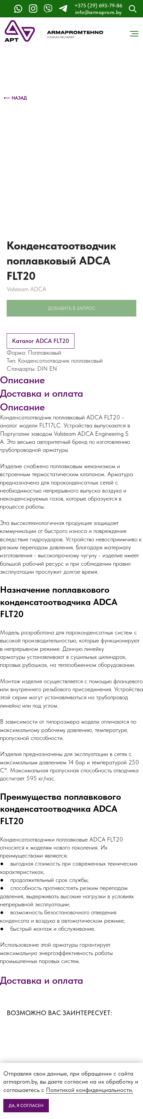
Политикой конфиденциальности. (89, 1089)
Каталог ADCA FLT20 (40, 340)
